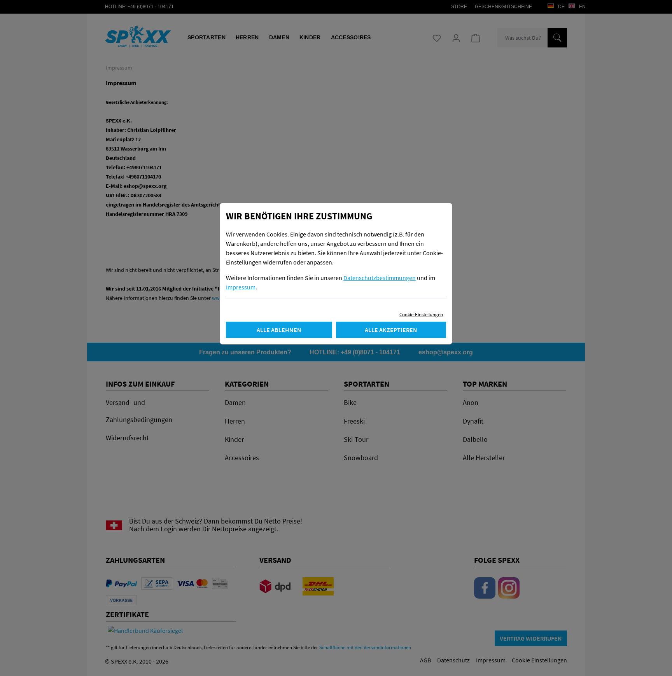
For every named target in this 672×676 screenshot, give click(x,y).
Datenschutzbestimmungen (379, 278)
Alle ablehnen (279, 330)
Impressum (241, 287)
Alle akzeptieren (391, 330)
